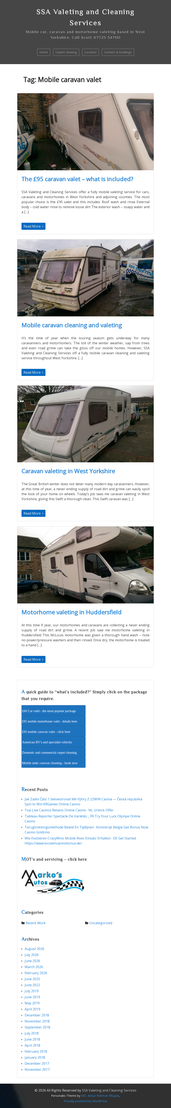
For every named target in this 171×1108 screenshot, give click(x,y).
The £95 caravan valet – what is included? (77, 179)
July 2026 (32, 955)
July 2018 (32, 1033)
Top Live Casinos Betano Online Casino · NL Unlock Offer (69, 810)
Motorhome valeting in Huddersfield (71, 612)
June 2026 (32, 961)
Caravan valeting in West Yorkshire (68, 471)
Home (43, 52)
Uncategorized (100, 923)
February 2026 (36, 973)
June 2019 (32, 997)
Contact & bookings (118, 52)
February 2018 (36, 1051)
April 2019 (32, 1009)
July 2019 (32, 991)
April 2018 (32, 1045)
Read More (32, 226)
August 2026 (34, 948)
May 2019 (32, 1003)
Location (90, 52)
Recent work (36, 923)
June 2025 (32, 979)
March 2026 (34, 967)
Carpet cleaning (66, 52)
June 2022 (32, 985)
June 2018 (32, 1039)
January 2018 (35, 1057)
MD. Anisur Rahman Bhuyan (100, 1096)
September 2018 (37, 1027)
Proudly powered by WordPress (85, 1101)
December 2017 (37, 1063)
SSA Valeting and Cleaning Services (109, 1090)
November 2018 (37, 1021)
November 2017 (37, 1069)
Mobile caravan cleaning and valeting (71, 325)
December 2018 (37, 1015)
